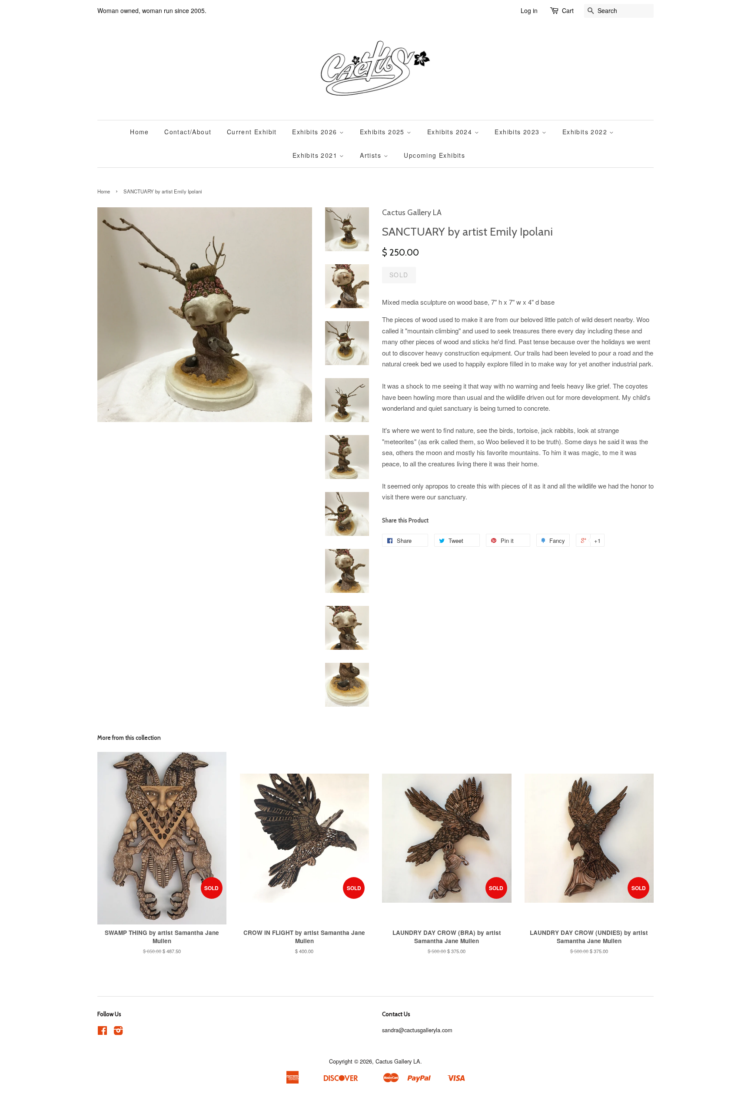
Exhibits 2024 (451, 131)
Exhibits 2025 (383, 131)
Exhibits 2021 (316, 155)
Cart (568, 10)
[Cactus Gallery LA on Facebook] (102, 1032)
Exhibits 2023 (518, 131)
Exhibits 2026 (315, 131)
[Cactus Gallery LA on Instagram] (118, 1032)
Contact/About (187, 131)
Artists (371, 155)
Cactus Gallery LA (398, 1061)
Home (139, 131)
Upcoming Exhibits (434, 155)
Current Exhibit (252, 131)
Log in (529, 10)
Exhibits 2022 (586, 131)
